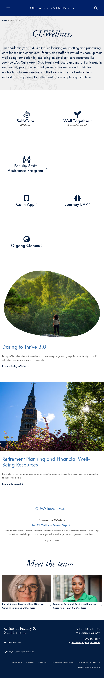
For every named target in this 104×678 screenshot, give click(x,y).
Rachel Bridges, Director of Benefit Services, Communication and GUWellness (23, 605)
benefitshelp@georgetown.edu (86, 642)
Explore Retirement (11, 483)
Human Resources (12, 642)
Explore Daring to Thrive (14, 366)
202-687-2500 (92, 638)
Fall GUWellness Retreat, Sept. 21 (52, 525)
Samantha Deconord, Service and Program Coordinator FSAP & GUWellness (74, 605)
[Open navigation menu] (8, 8)
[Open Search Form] (96, 8)
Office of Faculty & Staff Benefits (52, 8)
